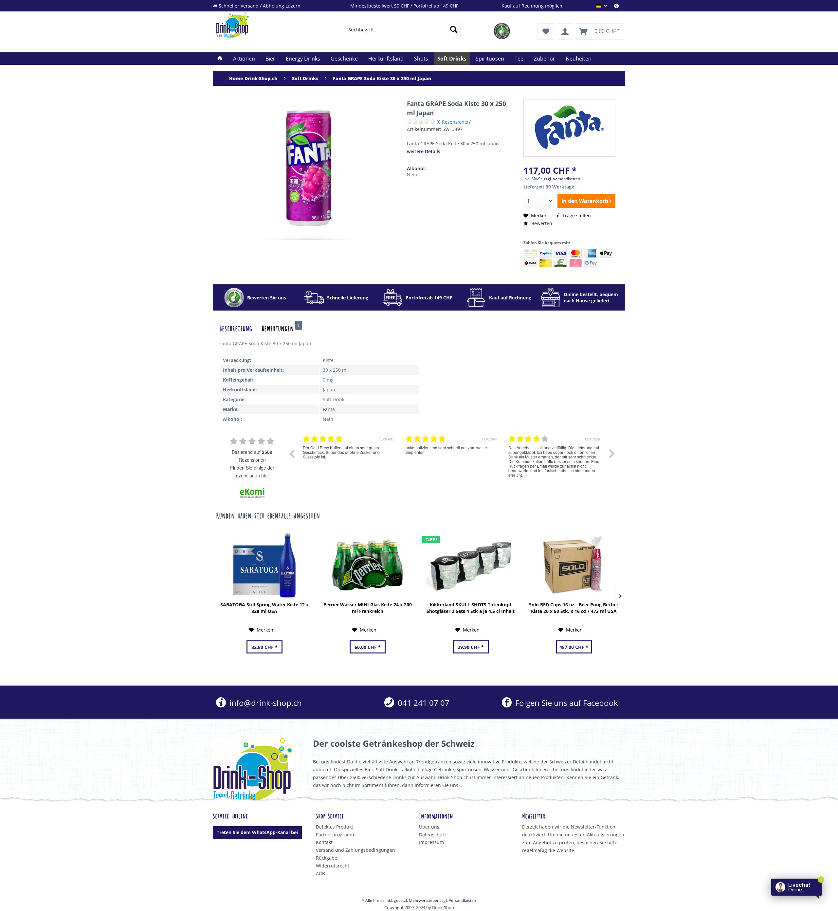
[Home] (220, 58)
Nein (412, 174)
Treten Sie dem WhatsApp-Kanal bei (257, 832)
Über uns (429, 827)
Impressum (431, 842)
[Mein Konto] (565, 31)
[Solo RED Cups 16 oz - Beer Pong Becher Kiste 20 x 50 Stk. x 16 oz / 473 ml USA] (573, 565)
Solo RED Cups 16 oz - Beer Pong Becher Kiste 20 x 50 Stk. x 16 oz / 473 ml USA (573, 607)
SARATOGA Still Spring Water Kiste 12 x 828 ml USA (264, 607)
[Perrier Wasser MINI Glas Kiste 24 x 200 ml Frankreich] (367, 565)
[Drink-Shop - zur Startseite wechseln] (265, 25)
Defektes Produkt (334, 827)
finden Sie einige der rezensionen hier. (252, 471)
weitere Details (423, 151)
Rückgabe (326, 858)
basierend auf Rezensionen (252, 456)
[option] (349, 458)
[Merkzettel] (545, 31)
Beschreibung (235, 328)
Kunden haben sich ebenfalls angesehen (268, 515)
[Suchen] (454, 29)
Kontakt (324, 842)
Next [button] (612, 453)
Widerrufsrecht (332, 866)
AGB (320, 873)
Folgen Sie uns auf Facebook (565, 702)
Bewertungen (281, 328)
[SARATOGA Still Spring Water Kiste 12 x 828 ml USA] (264, 565)
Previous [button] (292, 453)
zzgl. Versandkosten (562, 179)
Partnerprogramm (335, 834)
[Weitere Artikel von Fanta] (569, 127)
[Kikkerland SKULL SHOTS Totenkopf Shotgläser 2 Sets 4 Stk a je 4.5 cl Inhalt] (470, 565)
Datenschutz (432, 834)
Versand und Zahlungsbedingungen (355, 850)
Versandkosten (462, 900)
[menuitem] (619, 6)
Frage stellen (576, 215)
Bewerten (541, 223)
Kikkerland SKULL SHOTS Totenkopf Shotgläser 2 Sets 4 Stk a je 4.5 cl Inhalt (471, 607)
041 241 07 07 (422, 702)
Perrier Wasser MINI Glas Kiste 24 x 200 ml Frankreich (367, 607)
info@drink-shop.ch (265, 702)
